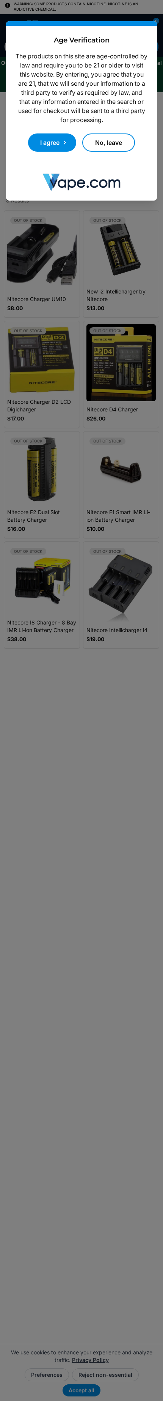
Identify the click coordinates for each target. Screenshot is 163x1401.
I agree (50, 142)
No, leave (108, 142)
